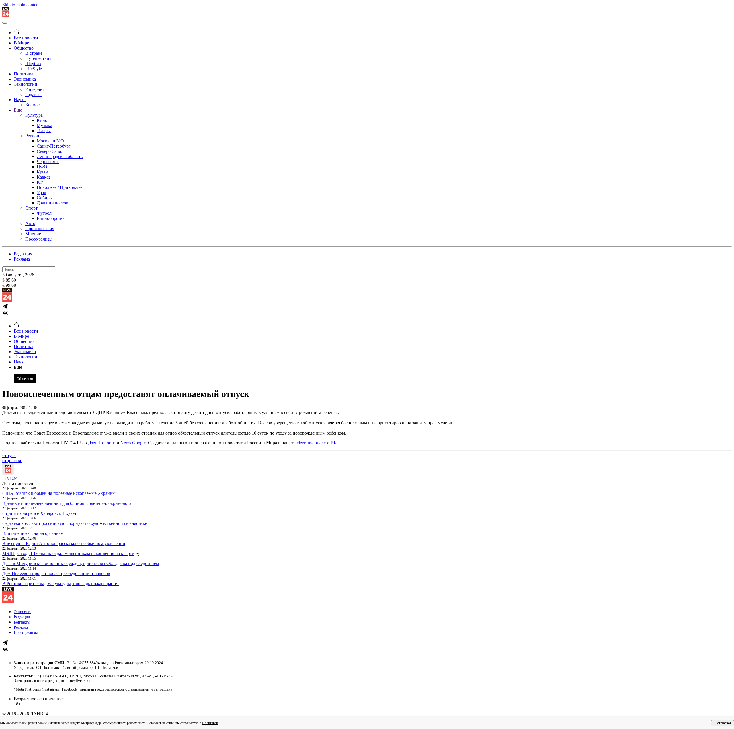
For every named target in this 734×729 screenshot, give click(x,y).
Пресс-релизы (38, 239)
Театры (44, 130)
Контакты (22, 622)
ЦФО (42, 166)
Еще (18, 110)
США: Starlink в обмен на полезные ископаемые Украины (59, 493)
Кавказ (43, 177)
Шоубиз (33, 63)
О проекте (22, 612)
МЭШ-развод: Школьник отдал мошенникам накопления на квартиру (70, 553)
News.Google (133, 442)
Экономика (25, 79)
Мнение (33, 233)
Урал (41, 192)
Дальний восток (52, 202)
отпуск (9, 455)
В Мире (21, 42)
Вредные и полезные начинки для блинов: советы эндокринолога (66, 503)
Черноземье (48, 161)
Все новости (26, 37)
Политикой (210, 723)
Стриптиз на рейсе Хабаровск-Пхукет (39, 513)
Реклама (22, 259)
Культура (34, 115)
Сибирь (44, 197)
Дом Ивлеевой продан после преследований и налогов (56, 573)
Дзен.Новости (102, 442)
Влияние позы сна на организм (32, 533)
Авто (30, 223)
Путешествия (38, 58)
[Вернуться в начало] (5, 15)
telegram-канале (311, 442)
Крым (42, 171)
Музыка (44, 125)
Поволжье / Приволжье (59, 187)
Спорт (31, 208)
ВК (334, 442)
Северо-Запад (50, 151)
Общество (24, 48)
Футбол (44, 213)
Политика (23, 73)
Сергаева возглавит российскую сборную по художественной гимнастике (74, 523)
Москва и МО (50, 140)
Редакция (23, 253)
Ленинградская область (60, 156)
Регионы (33, 135)
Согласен (723, 723)
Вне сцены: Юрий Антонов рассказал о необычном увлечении (63, 543)
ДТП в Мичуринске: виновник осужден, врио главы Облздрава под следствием (80, 563)
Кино (42, 120)
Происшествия (39, 228)
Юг (40, 182)
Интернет (34, 89)
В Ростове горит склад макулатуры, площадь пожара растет (60, 583)
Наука (20, 99)
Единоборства (51, 218)
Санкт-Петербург (54, 146)
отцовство (12, 460)
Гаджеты (33, 94)
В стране (33, 53)
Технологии (25, 84)
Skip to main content (21, 4)
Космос (32, 104)
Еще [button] (18, 367)
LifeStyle (33, 68)
